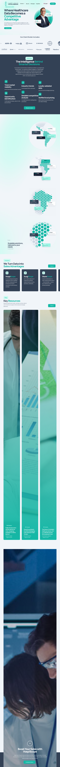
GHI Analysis (9, 525)
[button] (29, 108)
